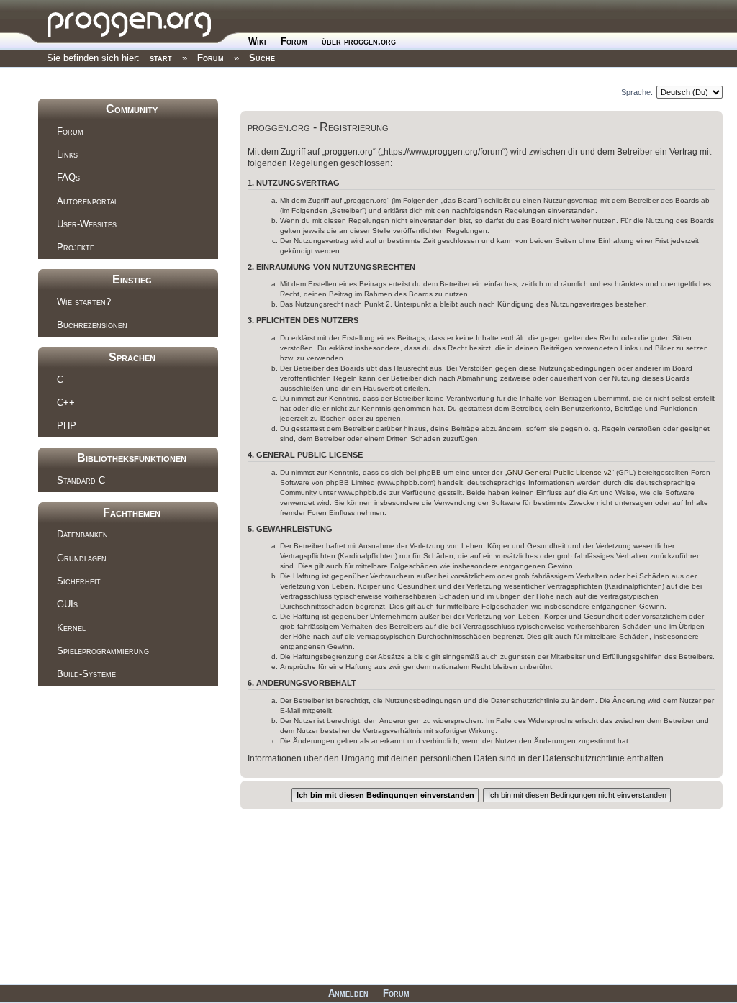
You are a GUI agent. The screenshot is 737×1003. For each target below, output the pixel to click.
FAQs (68, 177)
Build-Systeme (86, 673)
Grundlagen (82, 558)
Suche (262, 58)
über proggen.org (359, 41)
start (161, 58)
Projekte (75, 247)
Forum (294, 41)
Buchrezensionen (92, 324)
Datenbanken (82, 534)
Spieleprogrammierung (103, 650)
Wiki (257, 41)
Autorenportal (87, 201)
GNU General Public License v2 (559, 472)
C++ (66, 402)
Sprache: (637, 92)
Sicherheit (79, 581)
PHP (66, 425)
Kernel (71, 627)
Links (67, 154)
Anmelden (348, 993)
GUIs (67, 604)
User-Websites (87, 224)
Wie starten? (84, 301)
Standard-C (81, 480)
